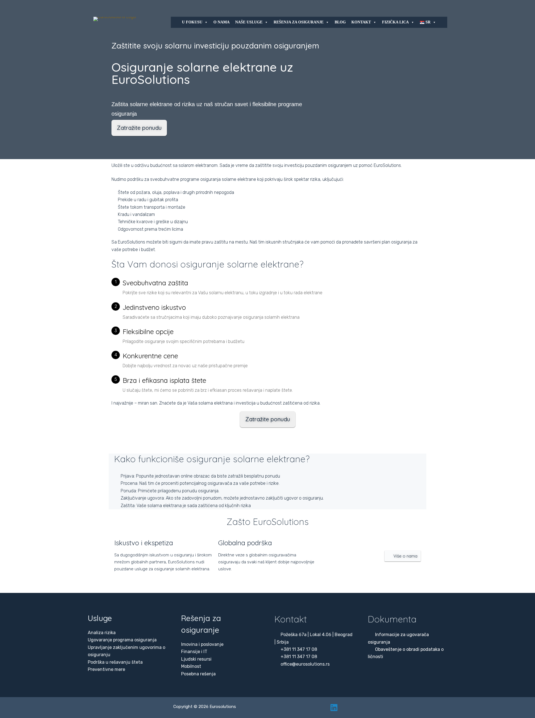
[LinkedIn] (333, 707)
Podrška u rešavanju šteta (115, 662)
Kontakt (361, 22)
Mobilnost (191, 666)
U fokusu (192, 22)
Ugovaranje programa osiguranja (122, 639)
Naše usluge (248, 22)
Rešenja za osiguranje (299, 22)
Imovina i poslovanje (202, 644)
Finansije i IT (194, 651)
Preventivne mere (106, 669)
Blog (340, 22)
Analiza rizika (102, 632)
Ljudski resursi (196, 659)
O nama (221, 22)
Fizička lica (395, 22)
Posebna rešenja (198, 673)
